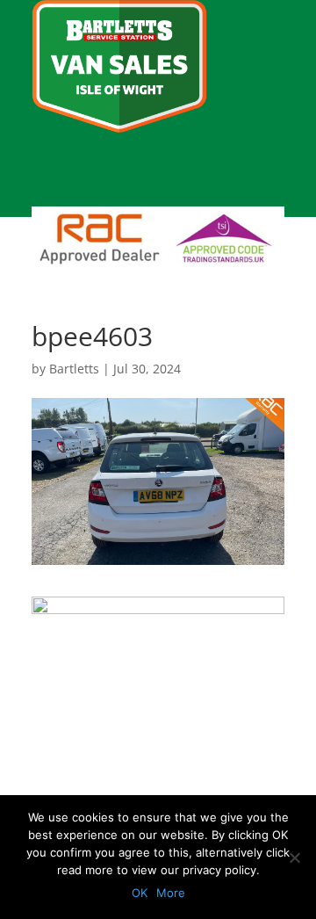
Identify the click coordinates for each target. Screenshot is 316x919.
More (170, 893)
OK (139, 893)
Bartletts (74, 368)
